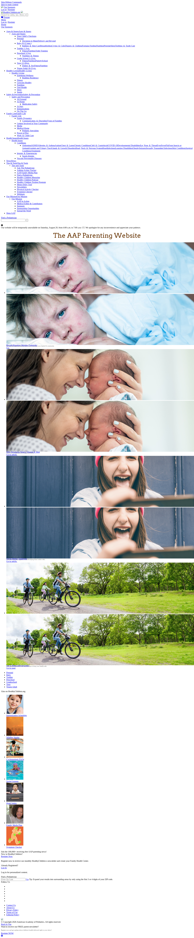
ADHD (35, 145)
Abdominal (27, 145)
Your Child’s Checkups (26, 36)
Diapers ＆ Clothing (73, 46)
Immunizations (23, 109)
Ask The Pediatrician (25, 168)
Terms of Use (12, 912)
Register (11, 9)
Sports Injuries (28, 156)
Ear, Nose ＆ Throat (148, 145)
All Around (21, 99)
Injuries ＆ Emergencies (27, 153)
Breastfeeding (46, 46)
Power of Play (23, 133)
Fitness (25, 51)
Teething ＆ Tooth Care (125, 46)
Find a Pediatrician (24, 175)
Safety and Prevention (21, 97)
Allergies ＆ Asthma (46, 145)
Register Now (7, 856)
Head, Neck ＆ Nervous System (88, 148)
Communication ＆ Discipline (34, 121)
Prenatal (20, 38)
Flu (167, 145)
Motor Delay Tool (24, 184)
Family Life (16, 116)
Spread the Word (24, 211)
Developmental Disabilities (129, 145)
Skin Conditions (179, 148)
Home (3, 24)
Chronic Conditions (82, 145)
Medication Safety (29, 104)
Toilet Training (42, 51)
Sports (19, 92)
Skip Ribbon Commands (11, 2)
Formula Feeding (89, 46)
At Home (21, 102)
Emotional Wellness (25, 75)
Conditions (21, 143)
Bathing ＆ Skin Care (31, 46)
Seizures (142, 148)
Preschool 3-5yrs (24, 53)
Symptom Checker (24, 192)
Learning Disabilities (124, 148)
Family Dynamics (24, 118)
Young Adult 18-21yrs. (26, 68)
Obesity (136, 148)
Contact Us (11, 905)
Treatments (35, 151)
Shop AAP (10, 213)
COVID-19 (113, 145)
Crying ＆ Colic (58, 46)
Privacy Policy (12, 910)
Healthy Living (18, 73)
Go (27, 879)
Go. (8, 348)
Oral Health (22, 87)
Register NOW (7, 933)
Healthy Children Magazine (28, 177)
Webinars (21, 194)
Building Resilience (30, 78)
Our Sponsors (9, 7)
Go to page (11, 668)
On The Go (22, 111)
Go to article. (11, 454)
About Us (10, 908)
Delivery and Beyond (47, 41)
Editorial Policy (12, 915)
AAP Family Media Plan (27, 173)
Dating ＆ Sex (28, 66)
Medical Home (23, 128)
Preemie (107, 46)
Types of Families (54, 121)
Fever (163, 145)
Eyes (159, 145)
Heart (104, 148)
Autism (58, 145)
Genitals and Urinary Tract (40, 148)
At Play (20, 106)
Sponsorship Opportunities (28, 208)
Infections (111, 148)
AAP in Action (23, 201)
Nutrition (100, 46)
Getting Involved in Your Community (32, 123)
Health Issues (17, 140)
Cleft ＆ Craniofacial (99, 145)
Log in (4, 9)
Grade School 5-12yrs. (26, 58)
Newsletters (22, 187)
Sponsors (21, 206)
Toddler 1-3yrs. (23, 48)
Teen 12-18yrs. (23, 63)
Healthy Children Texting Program (31, 182)
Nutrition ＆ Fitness (30, 56)
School (45, 61)
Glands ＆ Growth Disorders (63, 148)
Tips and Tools (18, 165)
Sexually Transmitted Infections (159, 148)
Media (19, 126)
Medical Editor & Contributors (29, 204)
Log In (4, 868)
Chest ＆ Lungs (67, 145)
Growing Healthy (24, 82)
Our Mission (17, 199)
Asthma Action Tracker (26, 170)
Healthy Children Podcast (27, 180)
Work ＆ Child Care (25, 135)
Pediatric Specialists (30, 131)
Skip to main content (9, 4)
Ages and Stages (18, 34)
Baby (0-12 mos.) (24, 43)
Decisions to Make (30, 41)
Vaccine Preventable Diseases (29, 158)
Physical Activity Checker (28, 189)
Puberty (39, 61)
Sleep (113, 46)
